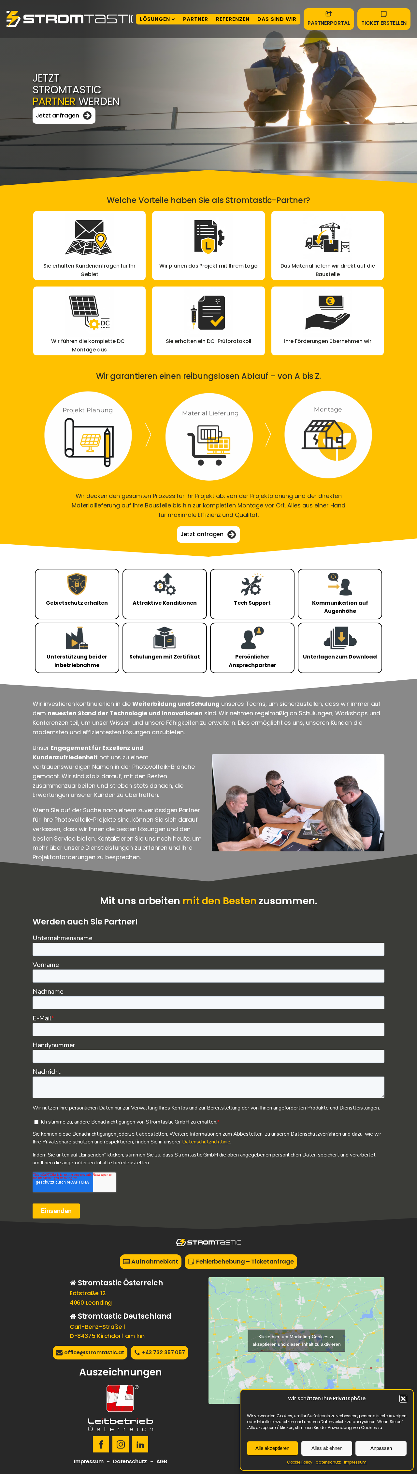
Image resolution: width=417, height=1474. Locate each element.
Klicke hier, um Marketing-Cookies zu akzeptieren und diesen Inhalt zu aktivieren (296, 1340)
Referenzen (233, 19)
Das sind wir (276, 19)
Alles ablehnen (326, 1448)
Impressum (89, 1461)
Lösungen (155, 19)
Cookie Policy (300, 1462)
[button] (403, 1398)
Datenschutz (130, 1461)
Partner (195, 19)
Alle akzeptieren (272, 1448)
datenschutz (328, 1462)
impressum (355, 1462)
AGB (161, 1461)
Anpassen (381, 1448)
